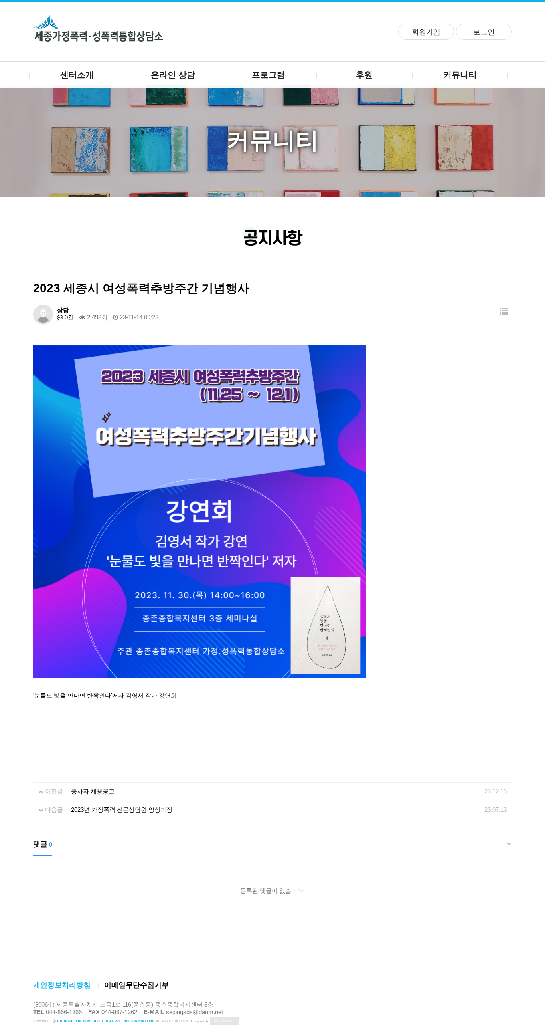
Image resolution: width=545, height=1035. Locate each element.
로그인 (484, 32)
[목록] (504, 312)
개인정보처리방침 (62, 985)
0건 (68, 317)
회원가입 (426, 32)
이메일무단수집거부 (136, 985)
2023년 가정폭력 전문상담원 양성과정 (121, 809)
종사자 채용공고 (93, 791)
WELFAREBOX (224, 1021)
